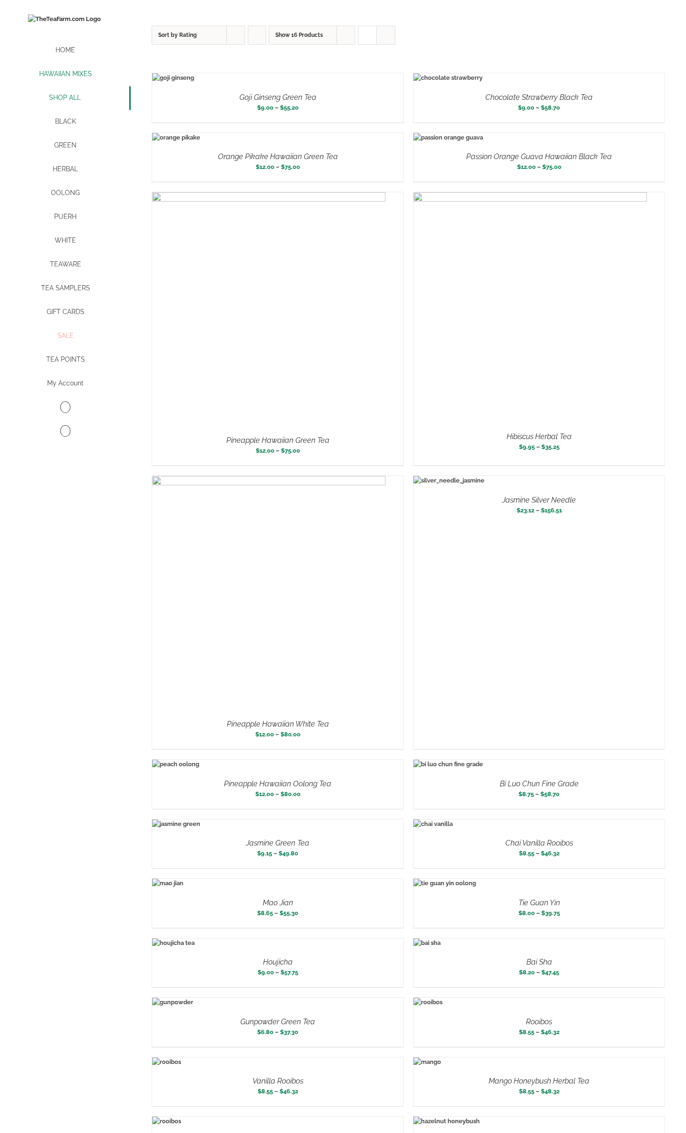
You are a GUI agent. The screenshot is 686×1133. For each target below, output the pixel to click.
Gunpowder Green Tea (277, 1021)
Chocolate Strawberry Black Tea (539, 97)
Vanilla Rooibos (277, 1081)
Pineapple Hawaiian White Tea (278, 724)
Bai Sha (539, 962)
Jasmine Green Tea (277, 843)
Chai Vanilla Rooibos (539, 843)
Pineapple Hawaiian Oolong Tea (277, 783)
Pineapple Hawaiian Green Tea (277, 440)
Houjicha (278, 962)
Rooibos (539, 1021)
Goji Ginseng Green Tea (277, 97)
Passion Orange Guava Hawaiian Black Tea (539, 156)
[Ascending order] (257, 35)
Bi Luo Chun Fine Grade (539, 783)
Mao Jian (278, 902)
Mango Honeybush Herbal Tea (539, 1081)
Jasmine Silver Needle (539, 500)
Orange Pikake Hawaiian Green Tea (278, 156)
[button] (65, 431)
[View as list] (386, 35)
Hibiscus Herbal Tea (539, 436)
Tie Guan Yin (539, 902)
